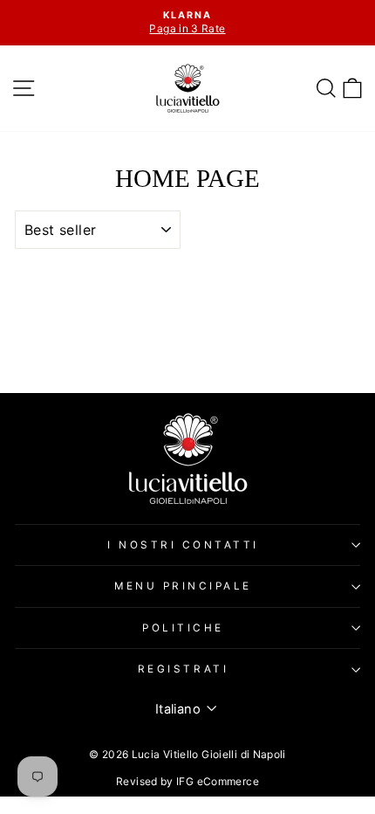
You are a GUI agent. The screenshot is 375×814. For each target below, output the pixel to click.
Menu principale (183, 586)
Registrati (183, 669)
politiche (183, 628)
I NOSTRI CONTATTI (183, 545)
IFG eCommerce (217, 781)
